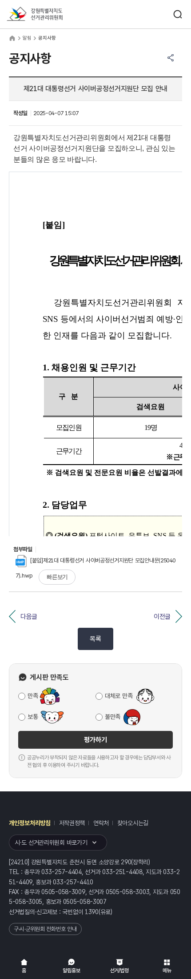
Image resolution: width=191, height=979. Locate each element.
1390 (92, 911)
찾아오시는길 (132, 823)
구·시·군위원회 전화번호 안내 (45, 929)
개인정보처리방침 (30, 823)
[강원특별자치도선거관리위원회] (51, 14)
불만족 (112, 716)
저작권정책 (72, 823)
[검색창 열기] (178, 14)
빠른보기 (57, 577)
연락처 (101, 823)
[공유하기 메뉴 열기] (170, 58)
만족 (33, 695)
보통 (33, 716)
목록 (95, 639)
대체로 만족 (118, 695)
